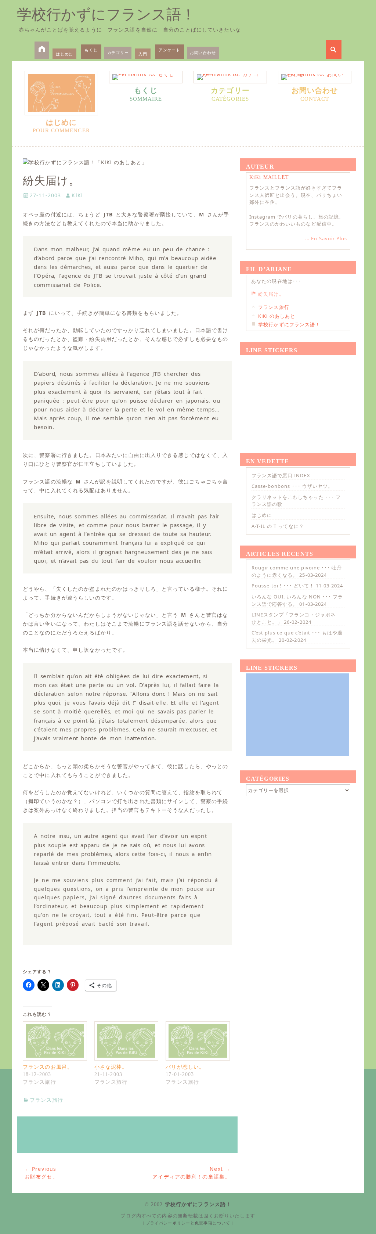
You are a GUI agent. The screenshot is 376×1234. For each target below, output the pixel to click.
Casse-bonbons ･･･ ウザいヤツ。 (292, 486)
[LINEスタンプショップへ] (127, 1134)
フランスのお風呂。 (48, 1067)
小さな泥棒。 (111, 1067)
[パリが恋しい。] (198, 1041)
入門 (142, 54)
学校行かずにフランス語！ (106, 14)
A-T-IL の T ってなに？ (278, 526)
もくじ (90, 50)
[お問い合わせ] (314, 77)
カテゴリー (118, 52)
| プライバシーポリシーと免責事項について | (188, 1223)
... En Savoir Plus (326, 238)
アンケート (169, 50)
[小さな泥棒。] (126, 1041)
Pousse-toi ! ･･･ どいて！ (283, 585)
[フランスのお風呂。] (55, 1041)
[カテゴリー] (230, 77)
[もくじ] (145, 77)
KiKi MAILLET (269, 177)
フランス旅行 (46, 1099)
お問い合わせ (203, 52)
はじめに (64, 54)
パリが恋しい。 (185, 1067)
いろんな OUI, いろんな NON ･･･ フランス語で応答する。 (297, 600)
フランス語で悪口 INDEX (281, 475)
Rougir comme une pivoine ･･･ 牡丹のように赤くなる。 (297, 571)
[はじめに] (61, 93)
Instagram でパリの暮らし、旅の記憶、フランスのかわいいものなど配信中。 (296, 220)
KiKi (77, 195)
